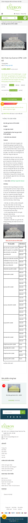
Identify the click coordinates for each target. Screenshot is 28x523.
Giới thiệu (3, 449)
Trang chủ (4, 448)
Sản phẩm (4, 451)
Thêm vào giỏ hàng (12, 99)
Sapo (17, 521)
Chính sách (4, 453)
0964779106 (6, 113)
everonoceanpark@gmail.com (10, 437)
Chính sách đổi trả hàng (7, 468)
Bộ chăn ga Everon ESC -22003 (14, 395)
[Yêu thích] (24, 99)
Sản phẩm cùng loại (8, 378)
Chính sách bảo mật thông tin (8, 467)
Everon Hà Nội (8, 494)
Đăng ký (18, 13)
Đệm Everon (4, 478)
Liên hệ (3, 457)
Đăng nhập (23, 13)
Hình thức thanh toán (6, 470)
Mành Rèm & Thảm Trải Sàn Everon (10, 485)
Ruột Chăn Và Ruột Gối (7, 482)
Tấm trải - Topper (5, 483)
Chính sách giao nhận (6, 465)
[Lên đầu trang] (24, 519)
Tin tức (3, 455)
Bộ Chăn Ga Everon (6, 480)
